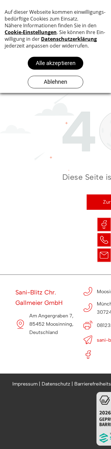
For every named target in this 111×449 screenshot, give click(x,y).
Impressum (25, 384)
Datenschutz (56, 384)
